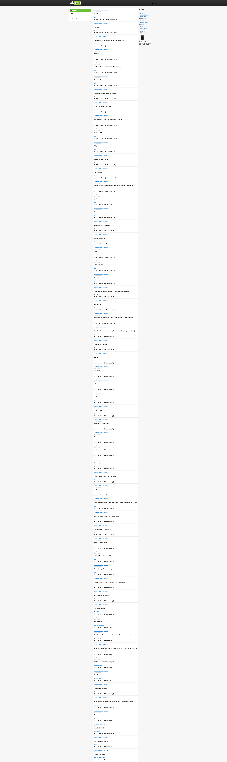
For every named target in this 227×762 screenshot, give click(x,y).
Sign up (141, 13)
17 (96, 508)
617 (96, 46)
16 (96, 297)
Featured (74, 10)
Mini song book (98, 463)
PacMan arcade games (100, 688)
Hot (73, 13)
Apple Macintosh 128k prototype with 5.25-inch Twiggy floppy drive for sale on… (115, 648)
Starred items (75, 19)
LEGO (95, 251)
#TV (98, 294)
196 (96, 138)
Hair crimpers (98, 621)
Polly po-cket (98, 146)
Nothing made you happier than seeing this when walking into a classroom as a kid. (113, 701)
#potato (95, 744)
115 (96, 178)
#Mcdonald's (96, 638)
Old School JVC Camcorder (102, 225)
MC (95, 436)
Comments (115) (111, 138)
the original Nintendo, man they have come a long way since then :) (114, 331)
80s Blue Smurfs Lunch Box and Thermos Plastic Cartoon (111, 291)
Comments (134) (111, 125)
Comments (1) (109, 402)
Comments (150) (111, 72)
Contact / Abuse (143, 28)
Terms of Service (144, 15)
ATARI (95, 397)
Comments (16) (110, 270)
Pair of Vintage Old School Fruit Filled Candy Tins (109, 40)
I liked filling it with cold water (103, 555)
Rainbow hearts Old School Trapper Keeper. (107, 516)
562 (96, 72)
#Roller (95, 611)
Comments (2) (109, 376)
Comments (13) (110, 217)
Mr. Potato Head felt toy (101, 741)
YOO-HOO (97, 370)
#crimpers (96, 625)
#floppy (98, 651)
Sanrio (96, 357)
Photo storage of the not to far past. (105, 476)
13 (96, 310)
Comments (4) (109, 336)
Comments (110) (111, 112)
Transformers (98, 172)
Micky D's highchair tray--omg (103, 569)
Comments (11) (110, 257)
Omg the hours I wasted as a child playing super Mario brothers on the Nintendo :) (115, 503)
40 (96, 270)
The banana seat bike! (100, 450)
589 (96, 125)
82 (96, 283)
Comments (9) (110, 231)
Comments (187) (111, 99)
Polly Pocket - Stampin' (101, 344)
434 (96, 112)
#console (96, 731)
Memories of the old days (101, 423)
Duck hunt (97, 14)
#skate (98, 611)
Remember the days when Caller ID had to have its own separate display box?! (113, 318)
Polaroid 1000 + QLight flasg (102, 529)
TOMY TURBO (98, 410)
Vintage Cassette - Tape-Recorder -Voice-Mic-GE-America (111, 582)
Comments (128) (111, 85)
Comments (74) (111, 151)
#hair (100, 625)
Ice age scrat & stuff (100, 754)
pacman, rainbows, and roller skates (105, 93)
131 (96, 151)
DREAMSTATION (99, 728)
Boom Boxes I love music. (102, 278)
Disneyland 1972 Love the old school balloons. (108, 119)
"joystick (96, 198)
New (73, 16)
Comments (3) (110, 350)
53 (96, 217)
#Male (95, 757)
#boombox (96, 678)
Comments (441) (112, 19)
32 (96, 231)
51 (96, 191)
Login (141, 11)
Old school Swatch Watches (102, 106)
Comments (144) (111, 59)
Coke (95, 489)
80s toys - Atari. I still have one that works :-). (107, 66)
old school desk (99, 384)
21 (96, 733)
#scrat (98, 757)
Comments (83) (111, 165)
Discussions (143, 20)
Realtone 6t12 (98, 304)
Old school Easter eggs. (101, 159)
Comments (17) (110, 204)
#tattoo (104, 757)
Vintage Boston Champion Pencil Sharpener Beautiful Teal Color (113, 185)
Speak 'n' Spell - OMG (100, 542)
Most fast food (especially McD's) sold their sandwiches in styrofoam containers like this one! (115, 635)
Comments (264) (111, 46)
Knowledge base (144, 22)
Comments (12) (110, 244)
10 (96, 350)
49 (96, 204)
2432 (96, 19)
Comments (108, 627)
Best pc (96, 715)
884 (96, 99)
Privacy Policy (143, 16)
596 (96, 59)
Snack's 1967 (98, 132)
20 (96, 535)
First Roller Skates (99, 608)
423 (96, 85)
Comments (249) (111, 33)
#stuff (95, 17)
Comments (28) (111, 178)
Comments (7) (110, 310)
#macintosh (103, 651)
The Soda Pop (98, 80)
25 (96, 257)
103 (96, 165)
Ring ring (96, 53)
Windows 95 (97, 212)
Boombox (97, 675)
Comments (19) (110, 191)
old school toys (98, 264)
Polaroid (96, 27)
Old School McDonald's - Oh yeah (104, 661)
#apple (95, 651)
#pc (94, 718)
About (141, 26)
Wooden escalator (99, 238)
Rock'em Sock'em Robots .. (102, 595)
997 (96, 33)
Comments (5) (109, 416)
